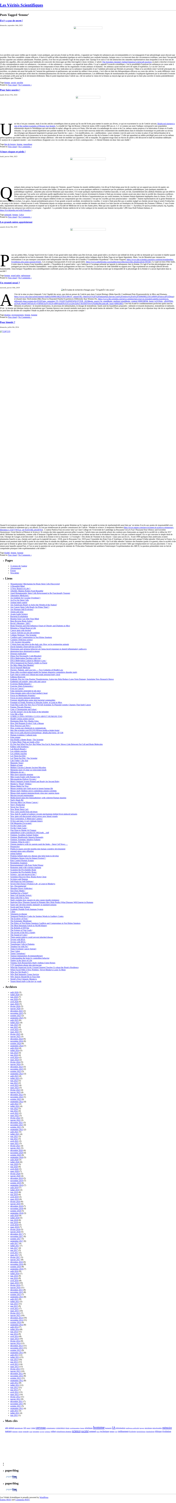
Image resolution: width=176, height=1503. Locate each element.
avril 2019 (14, 1197)
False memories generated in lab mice (25, 691)
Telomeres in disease (18, 914)
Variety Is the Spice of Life (21, 960)
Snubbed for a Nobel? (19, 893)
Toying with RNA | (18, 942)
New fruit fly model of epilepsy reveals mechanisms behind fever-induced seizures (43, 814)
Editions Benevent (17, 677)
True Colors (15, 951)
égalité (7, 553)
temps (112, 1431)
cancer (28, 1428)
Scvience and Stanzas (19, 879)
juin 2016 (14, 1276)
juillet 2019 (14, 1190)
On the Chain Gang (18, 826)
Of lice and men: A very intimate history (26, 821)
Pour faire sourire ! (10, 90)
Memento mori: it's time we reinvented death (28, 770)
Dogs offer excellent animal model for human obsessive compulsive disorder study (43, 672)
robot (53, 1431)
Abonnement (15, 568)
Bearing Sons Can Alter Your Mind (24, 619)
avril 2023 (14, 1085)
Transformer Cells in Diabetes (22, 944)
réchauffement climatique (64, 1431)
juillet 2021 (14, 1134)
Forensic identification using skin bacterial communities (32, 700)
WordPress (44, 1497)
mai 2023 (14, 1083)
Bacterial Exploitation (19, 616)
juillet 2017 (14, 1246)
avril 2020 (14, 1169)
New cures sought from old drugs (23, 812)
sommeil (92, 1431)
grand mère (15, 275)
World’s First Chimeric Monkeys (23, 979)
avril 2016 (14, 1280)
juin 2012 (14, 1387)
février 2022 (15, 1118)
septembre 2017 (16, 1241)
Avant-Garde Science (19, 614)
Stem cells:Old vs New (19, 898)
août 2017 (14, 1243)
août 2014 (14, 1327)
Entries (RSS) (5, 1500)
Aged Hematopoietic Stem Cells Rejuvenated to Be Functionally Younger (40, 593)
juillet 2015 (14, 1301)
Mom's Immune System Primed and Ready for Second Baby (34, 781)
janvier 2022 (15, 1120)
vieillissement (123, 1431)
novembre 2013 (16, 1348)
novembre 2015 (16, 1292)
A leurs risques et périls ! (13, 151)
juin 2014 (14, 1332)
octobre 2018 (15, 1211)
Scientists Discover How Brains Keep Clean (28, 877)
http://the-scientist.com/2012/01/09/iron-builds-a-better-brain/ (35, 730)
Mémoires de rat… (18, 772)
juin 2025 (14, 1025)
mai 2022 (14, 1111)
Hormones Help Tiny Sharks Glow (24, 721)
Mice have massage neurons (21, 774)
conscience (60, 1428)
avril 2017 (14, 1253)
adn (6, 1428)
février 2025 (15, 1034)
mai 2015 (14, 1306)
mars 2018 (14, 1227)
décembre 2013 (16, 1346)
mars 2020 (14, 1171)
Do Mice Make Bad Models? (22, 665)
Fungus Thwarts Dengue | (20, 707)
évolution (166, 1431)
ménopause (25, 275)
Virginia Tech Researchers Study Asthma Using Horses (32, 963)
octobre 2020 (15, 1155)
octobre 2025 (15, 1015)
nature (8, 1431)
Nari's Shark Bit (16, 800)
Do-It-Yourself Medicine (20, 667)
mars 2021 (14, 1143)
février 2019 (15, 1201)
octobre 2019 (15, 1183)
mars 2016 (14, 1283)
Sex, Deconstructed (18, 886)
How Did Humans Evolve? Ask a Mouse (27, 723)
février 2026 (15, 1006)
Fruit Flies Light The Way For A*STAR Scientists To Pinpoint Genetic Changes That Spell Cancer (50, 705)
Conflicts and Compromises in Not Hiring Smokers (31, 637)
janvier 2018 (15, 1232)
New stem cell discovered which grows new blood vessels (34, 816)
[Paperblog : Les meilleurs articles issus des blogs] (11, 1478)
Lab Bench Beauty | (18, 749)
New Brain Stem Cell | (19, 809)
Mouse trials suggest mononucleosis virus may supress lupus (34, 793)
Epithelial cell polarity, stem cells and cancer (28, 681)
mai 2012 (14, 1390)
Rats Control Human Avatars (22, 860)
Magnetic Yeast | (17, 763)
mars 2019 (14, 1199)
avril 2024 (14, 1057)
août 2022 (14, 1104)
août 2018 (14, 1215)
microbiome (148, 1428)
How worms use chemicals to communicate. (28, 728)
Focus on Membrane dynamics (22, 695)
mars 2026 (14, 1004)
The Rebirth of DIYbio (19, 928)
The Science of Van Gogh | (21, 930)
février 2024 (15, 1062)
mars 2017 (14, 1255)
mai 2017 (14, 1250)
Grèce (21, 215)
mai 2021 (14, 1139)
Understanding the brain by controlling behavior (29, 958)
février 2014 (15, 1341)
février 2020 (15, 1174)
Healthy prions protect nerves (22, 719)
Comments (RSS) (22, 1500)
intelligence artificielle (132, 1428)
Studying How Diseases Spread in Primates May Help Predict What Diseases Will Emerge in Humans (51, 902)
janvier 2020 (15, 1176)
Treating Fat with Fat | (19, 946)
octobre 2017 (15, 1239)
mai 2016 (14, 1278)
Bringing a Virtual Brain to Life (23, 628)
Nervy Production (17, 805)
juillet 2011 (14, 1413)
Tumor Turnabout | (18, 953)
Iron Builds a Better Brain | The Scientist (26, 740)
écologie (132, 1431)
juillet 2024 (14, 1050)
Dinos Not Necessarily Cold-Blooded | (26, 656)
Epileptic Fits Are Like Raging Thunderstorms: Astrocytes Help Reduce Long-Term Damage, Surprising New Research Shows (62, 679)
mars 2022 (14, 1115)
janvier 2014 (15, 1343)
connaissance (51, 1428)
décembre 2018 (16, 1206)
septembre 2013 (16, 1353)
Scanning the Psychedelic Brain (23, 870)
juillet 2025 (14, 1022)
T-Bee (12, 912)
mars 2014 (14, 1339)
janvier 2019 (15, 1204)
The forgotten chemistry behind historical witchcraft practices (127, 62)
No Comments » (25, 85)
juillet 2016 (14, 1273)
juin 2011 (14, 1415)
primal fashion (16, 853)
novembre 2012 (16, 1376)
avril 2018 (14, 1225)
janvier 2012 (15, 1399)
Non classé (12, 85)
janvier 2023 (15, 1092)
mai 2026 (14, 999)
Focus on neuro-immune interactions (25, 698)
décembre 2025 (16, 1011)
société (85, 1431)
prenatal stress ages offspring (22, 851)
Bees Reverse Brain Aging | (21, 621)
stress (98, 1431)
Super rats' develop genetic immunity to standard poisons (33, 905)
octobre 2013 (15, 1350)
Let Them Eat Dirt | (18, 756)
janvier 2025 (15, 1036)
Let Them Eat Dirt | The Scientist (23, 758)
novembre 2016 (16, 1264)
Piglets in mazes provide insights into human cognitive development (37, 849)
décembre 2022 (16, 1095)
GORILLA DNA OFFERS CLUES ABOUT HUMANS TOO (36, 716)
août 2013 (14, 1355)
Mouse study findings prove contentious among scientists (33, 791)
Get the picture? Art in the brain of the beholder (29, 712)
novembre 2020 (16, 1153)
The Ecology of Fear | (19, 919)
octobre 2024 (15, 1043)
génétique (89, 1428)
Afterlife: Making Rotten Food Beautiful (26, 591)
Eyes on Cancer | (17, 688)
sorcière (20, 82)
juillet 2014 (14, 1329)
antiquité (7, 215)
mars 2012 (14, 1394)
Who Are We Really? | (19, 972)
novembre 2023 (16, 1069)
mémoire (167, 1427)
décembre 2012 (16, 1373)
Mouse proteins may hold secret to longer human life (31, 788)
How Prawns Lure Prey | (20, 726)
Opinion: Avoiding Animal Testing (24, 835)
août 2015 (14, 1299)
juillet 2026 (14, 995)
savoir (13, 82)
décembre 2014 (16, 1318)
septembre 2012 (16, 1380)
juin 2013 (14, 1359)
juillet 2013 (14, 1357)
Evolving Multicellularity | (21, 684)
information (120, 1428)
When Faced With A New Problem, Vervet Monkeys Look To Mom (38, 970)
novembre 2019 (16, 1181)
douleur (7, 315)
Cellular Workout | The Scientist (23, 635)
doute (67, 1428)
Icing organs (15, 737)
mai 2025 (14, 1027)
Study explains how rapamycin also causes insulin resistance (34, 900)
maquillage (27, 144)
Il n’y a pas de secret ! (11, 20)
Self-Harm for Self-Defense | (22, 881)
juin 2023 (14, 1081)
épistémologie (150, 1431)
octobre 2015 (15, 1294)
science (76, 1431)
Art (24, 1428)
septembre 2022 (16, 1101)
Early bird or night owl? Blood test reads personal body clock (35, 674)
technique (104, 1431)
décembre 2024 (16, 1039)
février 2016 (15, 1285)
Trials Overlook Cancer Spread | (23, 949)
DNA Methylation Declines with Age (25, 658)
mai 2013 (14, 1362)
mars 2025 (14, 1032)
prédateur (47, 1431)
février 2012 (15, 1397)
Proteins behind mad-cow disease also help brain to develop (34, 856)
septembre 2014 (16, 1325)
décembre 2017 (16, 1234)
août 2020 (14, 1160)
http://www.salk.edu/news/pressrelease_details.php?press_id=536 (36, 733)
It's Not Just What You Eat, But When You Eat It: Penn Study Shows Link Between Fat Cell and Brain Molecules (56, 744)
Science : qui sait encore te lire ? (23, 874)
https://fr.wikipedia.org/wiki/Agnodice (15, 210)
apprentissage (19, 1428)
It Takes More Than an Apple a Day (25, 742)
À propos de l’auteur (18, 566)
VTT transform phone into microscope (26, 965)
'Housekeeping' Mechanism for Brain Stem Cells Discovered (35, 584)
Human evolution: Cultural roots (23, 735)
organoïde (26, 1431)
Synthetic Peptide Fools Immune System (26, 909)
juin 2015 (14, 1304)
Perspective (15, 846)
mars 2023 (14, 1088)
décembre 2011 (16, 1401)
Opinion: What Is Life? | (20, 842)
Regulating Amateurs (18, 863)
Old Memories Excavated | (21, 823)
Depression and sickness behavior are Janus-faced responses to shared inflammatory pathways (48, 649)
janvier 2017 (15, 1260)
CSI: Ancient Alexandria (20, 642)
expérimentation (75, 1428)
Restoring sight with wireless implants (25, 867)
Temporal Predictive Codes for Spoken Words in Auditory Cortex (37, 916)
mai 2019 (14, 1194)
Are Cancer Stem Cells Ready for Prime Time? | (29, 607)
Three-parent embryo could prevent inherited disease (31, 937)
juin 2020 (14, 1164)
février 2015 (15, 1313)
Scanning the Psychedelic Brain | (23, 872)
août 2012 (14, 1383)
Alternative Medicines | (19, 595)
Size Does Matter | (17, 891)
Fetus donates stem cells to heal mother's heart (29, 693)
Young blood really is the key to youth (25, 981)
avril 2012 (14, 1392)
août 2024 (14, 1048)
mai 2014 (14, 1334)
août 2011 (14, 1411)
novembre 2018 (16, 1208)
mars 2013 (14, 1366)
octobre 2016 (15, 1267)
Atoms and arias (16, 612)
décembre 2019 (16, 1178)
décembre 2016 (16, 1262)
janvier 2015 (15, 1315)
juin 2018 (14, 1220)
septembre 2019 (16, 1185)
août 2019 (14, 1187)
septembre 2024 (16, 1046)
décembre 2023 (16, 1067)
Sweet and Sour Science (20, 907)
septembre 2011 (16, 1408)
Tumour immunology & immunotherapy (26, 956)
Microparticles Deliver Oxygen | (23, 779)
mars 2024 (14, 1060)
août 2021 (14, 1132)
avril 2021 (14, 1141)
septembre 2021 (16, 1129)
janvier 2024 (15, 1064)
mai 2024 (14, 1055)
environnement (17, 315)
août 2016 (14, 1271)
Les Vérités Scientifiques (21, 5)
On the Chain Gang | (18, 828)
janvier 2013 (15, 1371)
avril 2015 (14, 1308)
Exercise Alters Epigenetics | (21, 686)
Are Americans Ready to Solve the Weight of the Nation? (33, 605)
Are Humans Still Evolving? (21, 609)
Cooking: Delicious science (21, 640)
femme (7, 82)
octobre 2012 (15, 1378)
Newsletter (14, 573)
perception (36, 1431)
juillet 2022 (14, 1106)
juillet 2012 (14, 1385)
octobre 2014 (15, 1322)
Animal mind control (18, 602)
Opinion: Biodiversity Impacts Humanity (26, 837)
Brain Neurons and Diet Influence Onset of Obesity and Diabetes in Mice (40, 626)
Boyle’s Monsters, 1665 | (20, 623)
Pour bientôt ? (7, 322)
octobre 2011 (15, 1406)
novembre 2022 (16, 1097)
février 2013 (15, 1369)
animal (11, 1428)
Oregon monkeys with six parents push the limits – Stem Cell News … (39, 844)
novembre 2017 (16, 1236)
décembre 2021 (16, 1122)
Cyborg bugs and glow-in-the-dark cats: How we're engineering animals (39, 644)
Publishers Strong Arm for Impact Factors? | (28, 858)
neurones (15, 1431)
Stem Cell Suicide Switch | (21, 895)
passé (30, 1431)
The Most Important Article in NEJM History (28, 925)
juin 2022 (14, 1108)
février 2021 (15, 1146)
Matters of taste (16, 765)
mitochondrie (157, 1428)
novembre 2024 (16, 1041)
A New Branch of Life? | (20, 588)
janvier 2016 (15, 1287)
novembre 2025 (16, 1013)
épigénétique (141, 1431)
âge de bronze (10, 144)
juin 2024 (14, 1053)
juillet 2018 (14, 1218)
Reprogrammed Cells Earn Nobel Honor (26, 865)
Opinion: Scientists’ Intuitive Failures (25, 839)
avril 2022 (14, 1113)
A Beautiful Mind (17, 586)
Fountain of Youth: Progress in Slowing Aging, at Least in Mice (36, 702)
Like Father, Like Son (19, 760)
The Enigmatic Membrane (21, 921)
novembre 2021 (16, 1125)
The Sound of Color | (19, 935)
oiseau (20, 1431)
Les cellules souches (18, 751)
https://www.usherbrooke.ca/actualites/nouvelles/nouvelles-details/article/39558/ (118, 262)
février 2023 (15, 1090)
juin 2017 (14, 1248)
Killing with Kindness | (19, 746)
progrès (42, 1431)
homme (34, 315)
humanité (108, 1428)
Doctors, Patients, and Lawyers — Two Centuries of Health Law (36, 670)
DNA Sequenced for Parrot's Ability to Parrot (28, 663)
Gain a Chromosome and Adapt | (23, 709)
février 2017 (15, 1257)
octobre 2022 (15, 1099)
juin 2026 (14, 997)
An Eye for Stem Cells (19, 600)
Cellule (33, 1428)
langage (142, 1428)
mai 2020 (14, 1167)
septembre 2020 (16, 1157)
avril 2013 (14, 1364)
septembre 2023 (16, 1074)
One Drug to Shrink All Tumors (23, 830)
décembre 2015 (16, 1290)
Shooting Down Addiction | (21, 888)
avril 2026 (14, 1002)
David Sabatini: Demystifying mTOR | (26, 647)
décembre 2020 (16, 1150)
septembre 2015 (16, 1297)
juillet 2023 (14, 1078)
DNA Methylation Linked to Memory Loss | (28, 660)
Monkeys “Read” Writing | (21, 784)
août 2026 (14, 992)
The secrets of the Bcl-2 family (22, 932)
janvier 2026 (15, 1009)
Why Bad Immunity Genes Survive (24, 974)
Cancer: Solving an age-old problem (25, 633)
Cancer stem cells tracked (20, 630)
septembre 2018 (16, 1213)
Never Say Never (17, 807)
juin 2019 (14, 1192)
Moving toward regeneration (21, 795)
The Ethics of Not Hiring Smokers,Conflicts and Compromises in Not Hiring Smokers (45, 923)
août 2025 (14, 1020)
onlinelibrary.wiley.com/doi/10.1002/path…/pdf (29, 832)
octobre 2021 (15, 1127)
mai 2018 (14, 1222)
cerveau (41, 1427)
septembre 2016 (16, 1269)
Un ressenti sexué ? (10, 282)
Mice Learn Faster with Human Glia (25, 777)
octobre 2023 (15, 1071)
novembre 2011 (16, 1404)
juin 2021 (14, 1136)
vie (116, 1431)
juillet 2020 (14, 1162)
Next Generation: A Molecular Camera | (26, 819)
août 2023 (14, 1076)
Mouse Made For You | (19, 786)
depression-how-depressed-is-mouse (25, 651)
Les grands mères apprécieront (16, 222)
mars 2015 (14, 1311)
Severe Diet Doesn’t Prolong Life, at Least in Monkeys (32, 884)
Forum (13, 570)
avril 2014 (14, 1336)
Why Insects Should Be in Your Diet (25, 977)
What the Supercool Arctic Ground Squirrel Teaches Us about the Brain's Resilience (44, 967)
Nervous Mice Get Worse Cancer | (24, 802)
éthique (158, 1431)
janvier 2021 (15, 1148)
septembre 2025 (16, 1018)
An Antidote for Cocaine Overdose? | (25, 598)
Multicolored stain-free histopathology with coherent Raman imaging (38, 798)
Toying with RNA (17, 939)
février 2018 (15, 1229)
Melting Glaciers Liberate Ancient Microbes (28, 767)
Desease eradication (18, 654)
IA (113, 1427)
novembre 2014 (16, 1320)
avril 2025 (14, 1029)
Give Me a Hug (16, 714)
